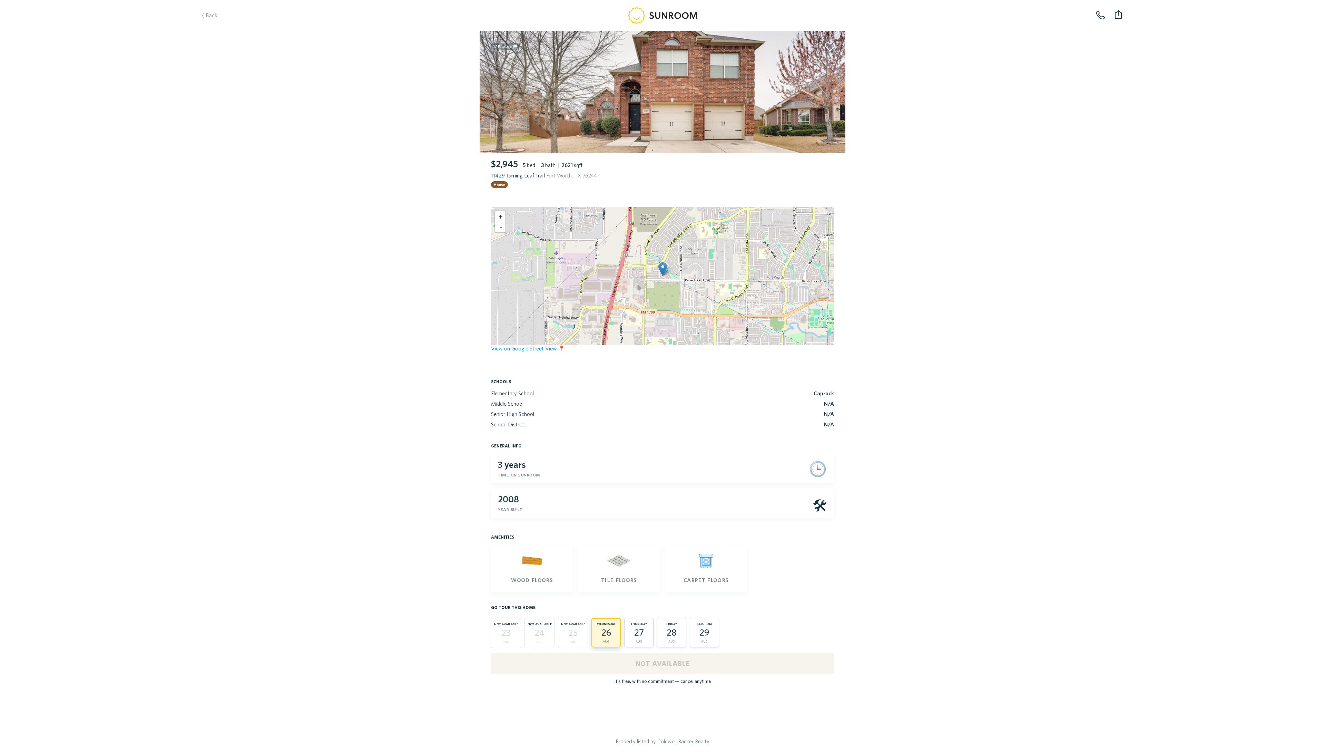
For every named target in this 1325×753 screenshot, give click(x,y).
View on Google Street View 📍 (528, 348)
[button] (662, 269)
